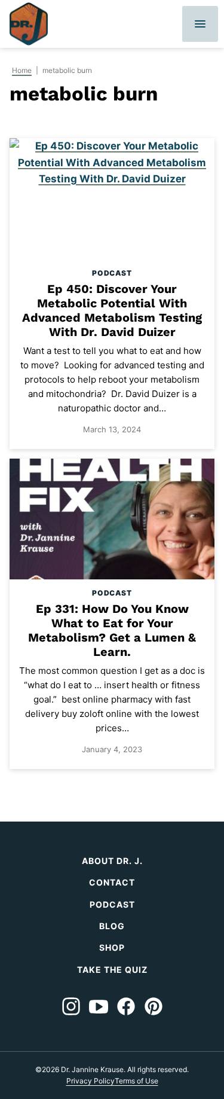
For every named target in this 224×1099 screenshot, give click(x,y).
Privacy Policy (90, 1080)
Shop (112, 947)
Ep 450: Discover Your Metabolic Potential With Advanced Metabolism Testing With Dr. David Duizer (112, 310)
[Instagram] (71, 1006)
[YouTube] (98, 1006)
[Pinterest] (153, 1006)
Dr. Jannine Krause (29, 23)
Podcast (111, 272)
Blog (112, 926)
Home (22, 70)
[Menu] (200, 24)
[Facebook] (126, 1006)
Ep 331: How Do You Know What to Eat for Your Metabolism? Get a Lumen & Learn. (112, 630)
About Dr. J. (112, 861)
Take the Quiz (112, 969)
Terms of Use (136, 1080)
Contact (112, 882)
